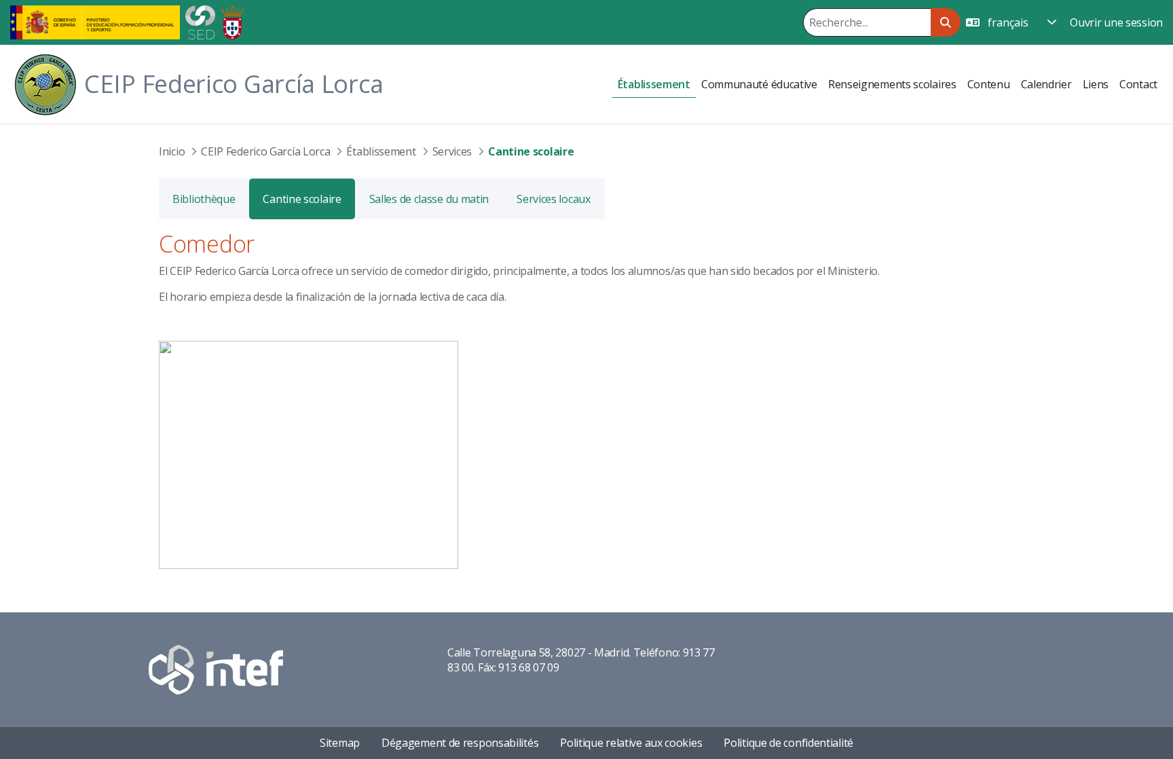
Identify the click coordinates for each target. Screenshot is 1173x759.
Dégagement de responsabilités (459, 742)
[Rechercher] (945, 22)
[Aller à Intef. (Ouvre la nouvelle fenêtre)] (216, 668)
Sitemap (340, 742)
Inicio (172, 151)
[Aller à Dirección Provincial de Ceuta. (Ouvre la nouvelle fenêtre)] (232, 21)
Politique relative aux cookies (631, 742)
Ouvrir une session (1116, 22)
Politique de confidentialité (788, 742)
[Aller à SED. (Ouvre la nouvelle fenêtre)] (200, 21)
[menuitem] (654, 84)
